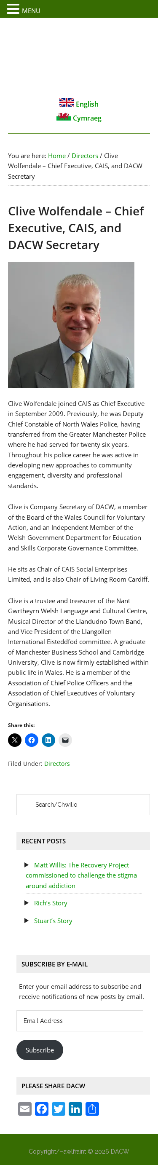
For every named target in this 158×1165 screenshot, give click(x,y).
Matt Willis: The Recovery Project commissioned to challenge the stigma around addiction (81, 875)
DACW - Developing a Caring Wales (79, 57)
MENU (31, 10)
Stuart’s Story (53, 920)
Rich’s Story (50, 903)
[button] (14, 9)
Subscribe (40, 1050)
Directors (57, 764)
